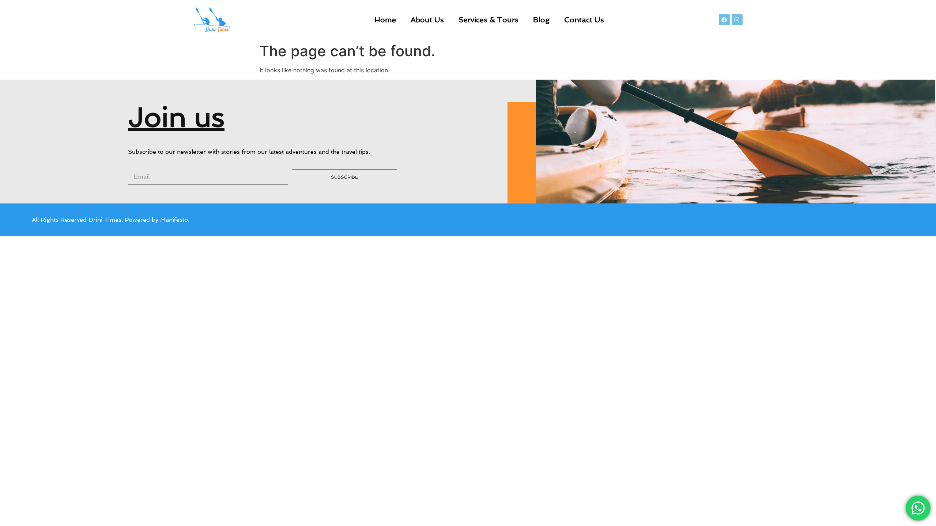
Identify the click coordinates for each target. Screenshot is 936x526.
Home (385, 19)
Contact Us (584, 19)
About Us (427, 19)
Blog (541, 19)
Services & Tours (488, 19)
